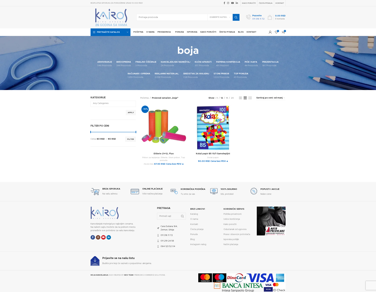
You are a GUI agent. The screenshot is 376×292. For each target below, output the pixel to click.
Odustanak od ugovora (235, 229)
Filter (130, 139)
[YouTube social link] (232, 3)
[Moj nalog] (270, 32)
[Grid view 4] (250, 98)
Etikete (164, 158)
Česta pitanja (196, 229)
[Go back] (173, 51)
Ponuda (194, 234)
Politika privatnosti (233, 214)
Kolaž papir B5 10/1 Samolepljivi (213, 154)
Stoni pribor (174, 158)
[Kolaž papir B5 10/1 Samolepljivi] (213, 128)
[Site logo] (111, 17)
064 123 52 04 (168, 246)
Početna (144, 98)
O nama (194, 219)
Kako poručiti (230, 224)
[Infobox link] (255, 17)
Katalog (194, 214)
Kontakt (194, 224)
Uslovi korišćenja (232, 219)
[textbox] (113, 103)
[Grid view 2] (240, 98)
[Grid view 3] (245, 98)
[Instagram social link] (228, 3)
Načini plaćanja (231, 244)
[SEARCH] (236, 17)
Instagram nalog (198, 244)
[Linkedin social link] (237, 3)
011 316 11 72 (167, 235)
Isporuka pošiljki (231, 239)
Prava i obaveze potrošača (237, 234)
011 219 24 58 (167, 241)
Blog (192, 239)
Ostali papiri (213, 158)
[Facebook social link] (224, 3)
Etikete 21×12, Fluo (164, 154)
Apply (131, 112)
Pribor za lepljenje (151, 158)
